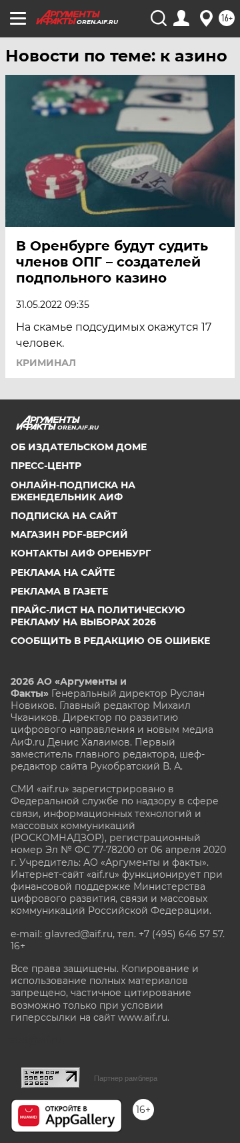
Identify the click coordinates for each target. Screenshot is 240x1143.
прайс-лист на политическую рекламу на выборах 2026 (98, 616)
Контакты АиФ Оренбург (81, 553)
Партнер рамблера (125, 1078)
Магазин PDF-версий (69, 534)
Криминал (46, 362)
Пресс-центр (46, 466)
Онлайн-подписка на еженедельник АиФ (73, 491)
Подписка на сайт (64, 516)
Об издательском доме (79, 447)
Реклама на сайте (63, 572)
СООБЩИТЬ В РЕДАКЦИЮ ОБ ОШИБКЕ (110, 641)
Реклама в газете (59, 591)
